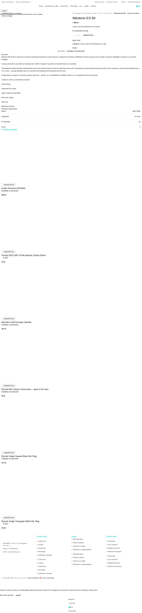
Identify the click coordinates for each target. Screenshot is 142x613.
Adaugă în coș (88, 35)
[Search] (134, 6)
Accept (18, 595)
